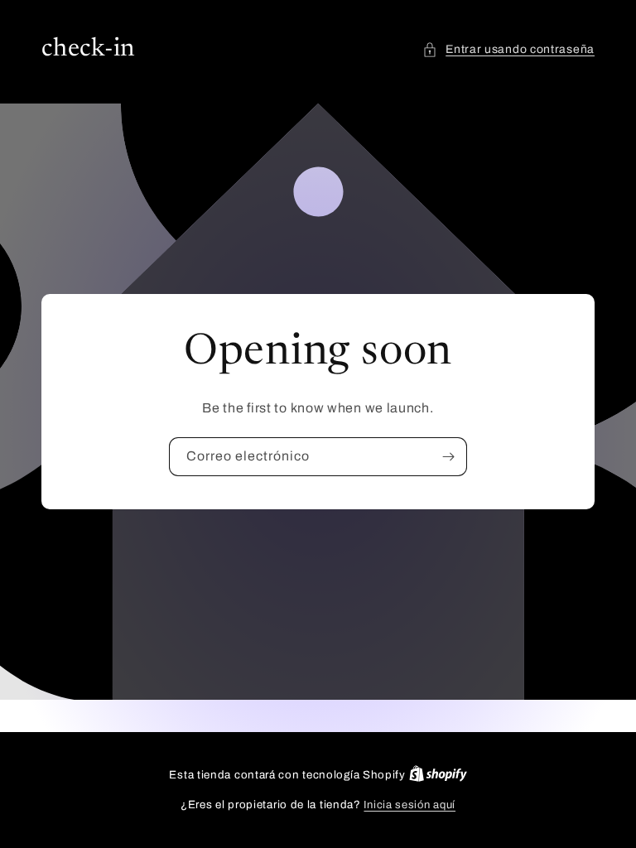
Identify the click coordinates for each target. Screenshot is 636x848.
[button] (508, 49)
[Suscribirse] (448, 456)
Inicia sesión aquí (409, 805)
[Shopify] (438, 775)
